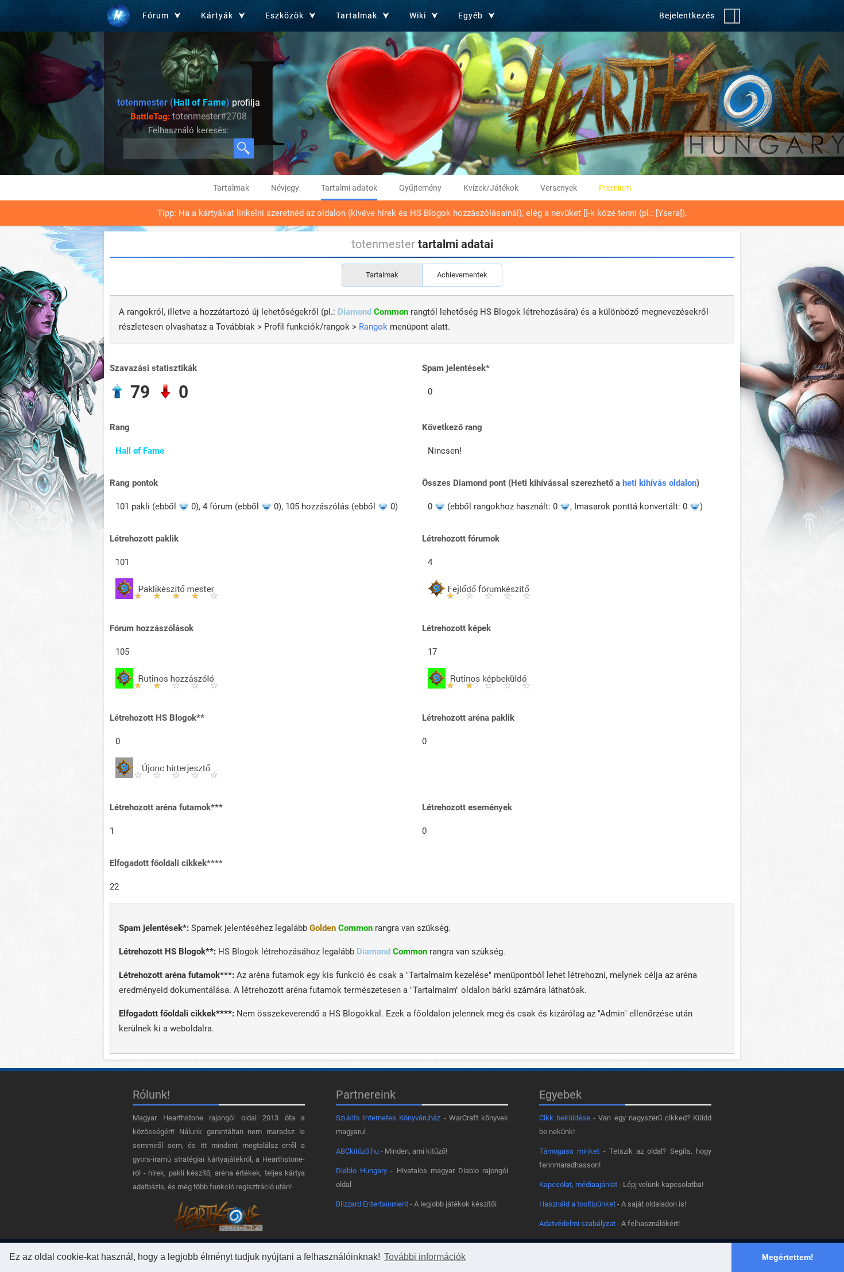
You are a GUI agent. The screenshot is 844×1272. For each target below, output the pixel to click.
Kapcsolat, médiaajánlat (578, 1184)
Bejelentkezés (687, 15)
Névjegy (285, 187)
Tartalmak (231, 187)
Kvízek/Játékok (490, 187)
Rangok (373, 327)
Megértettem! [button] (788, 1257)
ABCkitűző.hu (357, 1151)
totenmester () (173, 102)
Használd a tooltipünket (577, 1204)
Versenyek (558, 187)
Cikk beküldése (564, 1118)
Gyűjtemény (420, 187)
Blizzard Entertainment (372, 1204)
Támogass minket (569, 1151)
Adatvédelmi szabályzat (577, 1223)
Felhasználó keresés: (188, 130)
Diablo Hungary (361, 1170)
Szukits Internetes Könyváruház (388, 1118)
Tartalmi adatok (349, 187)
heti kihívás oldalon (659, 483)
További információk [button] (425, 1257)
